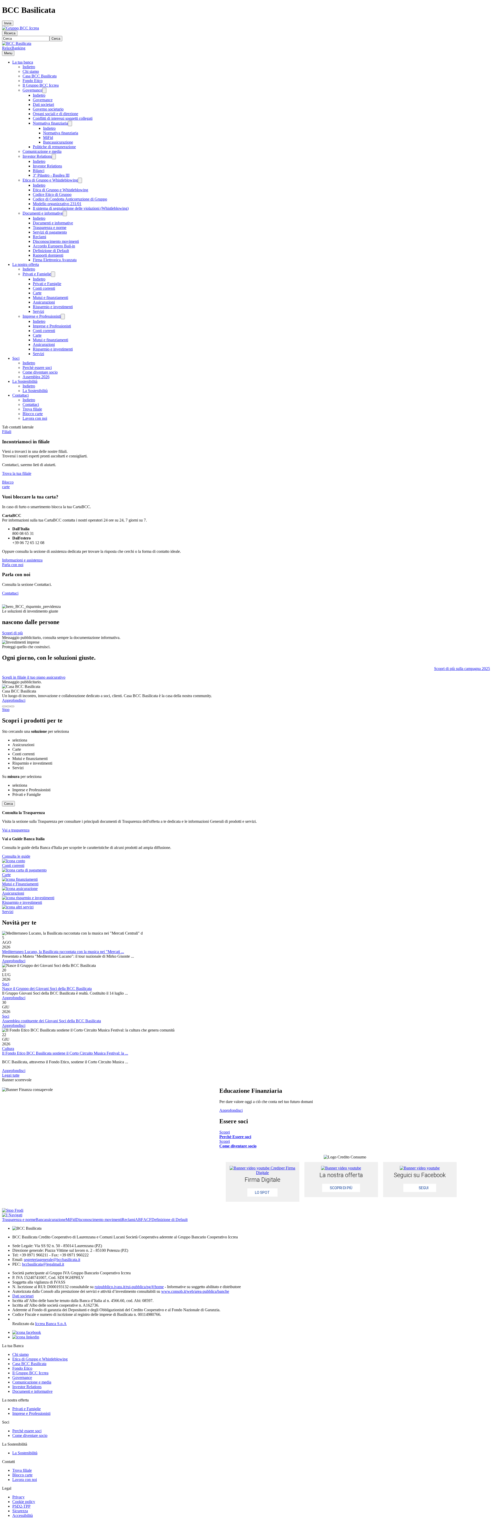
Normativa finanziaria (50, 123)
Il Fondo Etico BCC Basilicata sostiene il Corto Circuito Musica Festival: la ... (65, 1053)
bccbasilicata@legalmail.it (43, 1264)
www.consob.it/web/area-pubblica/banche (195, 1291)
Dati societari (43, 104)
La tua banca (22, 62)
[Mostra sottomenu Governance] (44, 90)
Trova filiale (32, 409)
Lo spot (262, 1192)
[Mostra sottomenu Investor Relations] (54, 156)
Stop (5, 709)
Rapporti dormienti (48, 255)
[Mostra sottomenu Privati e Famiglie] (53, 274)
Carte (37, 293)
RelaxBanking (13, 48)
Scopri (235, 1134)
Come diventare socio (40, 372)
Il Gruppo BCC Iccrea (41, 85)
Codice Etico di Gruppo (52, 194)
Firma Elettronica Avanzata (55, 260)
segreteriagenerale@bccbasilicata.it (52, 1259)
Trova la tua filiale (16, 473)
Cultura (8, 1048)
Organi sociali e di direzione (55, 114)
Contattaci (20, 395)
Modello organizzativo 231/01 (57, 204)
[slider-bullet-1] (4, 706)
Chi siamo (31, 71)
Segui (423, 1188)
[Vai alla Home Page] (16, 43)
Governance (32, 90)
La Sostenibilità (24, 381)
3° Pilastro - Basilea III (51, 175)
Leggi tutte (10, 1075)
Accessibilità (22, 1515)
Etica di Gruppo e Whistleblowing (50, 180)
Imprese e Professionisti (42, 316)
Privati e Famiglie (37, 274)
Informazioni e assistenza (22, 560)
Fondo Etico (33, 80)
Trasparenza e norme (49, 227)
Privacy (18, 1497)
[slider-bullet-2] (8, 706)
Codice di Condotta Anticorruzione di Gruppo (70, 199)
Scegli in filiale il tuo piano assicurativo (33, 677)
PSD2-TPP (21, 1506)
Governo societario (48, 109)
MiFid (48, 137)
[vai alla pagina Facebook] (26, 1332)
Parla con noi (12, 565)
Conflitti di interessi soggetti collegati (63, 118)
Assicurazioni (44, 302)
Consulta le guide (16, 856)
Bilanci (38, 170)
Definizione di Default (51, 250)
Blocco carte (33, 414)
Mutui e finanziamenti (50, 297)
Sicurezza (20, 1511)
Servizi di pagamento (50, 232)
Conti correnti (44, 288)
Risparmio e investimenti (53, 307)
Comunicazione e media (42, 151)
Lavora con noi (35, 418)
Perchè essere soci (37, 367)
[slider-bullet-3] (12, 706)
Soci (15, 358)
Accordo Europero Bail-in (54, 246)
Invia (7, 23)
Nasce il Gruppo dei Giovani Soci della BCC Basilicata (47, 988)
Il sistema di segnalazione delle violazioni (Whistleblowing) (81, 208)
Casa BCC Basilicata (40, 76)
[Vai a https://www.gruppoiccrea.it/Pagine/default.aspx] (20, 28)
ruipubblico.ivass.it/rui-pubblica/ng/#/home (129, 1287)
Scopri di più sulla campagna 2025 (462, 668)
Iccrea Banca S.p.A (51, 1323)
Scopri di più (12, 633)
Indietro (29, 67)
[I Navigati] (12, 1215)
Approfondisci (13, 700)
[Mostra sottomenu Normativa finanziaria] (70, 123)
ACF (147, 1219)
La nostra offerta (25, 264)
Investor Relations (37, 156)
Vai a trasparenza (15, 830)
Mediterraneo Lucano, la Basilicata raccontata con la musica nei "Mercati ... (63, 951)
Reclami (39, 237)
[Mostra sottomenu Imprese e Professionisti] (63, 316)
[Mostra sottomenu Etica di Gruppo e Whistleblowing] (80, 180)
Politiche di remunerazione (54, 147)
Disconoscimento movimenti (56, 241)
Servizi (38, 311)
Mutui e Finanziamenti (20, 884)
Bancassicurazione (58, 142)
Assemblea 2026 (36, 377)
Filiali (6, 431)
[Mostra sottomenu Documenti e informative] (65, 213)
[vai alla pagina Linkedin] (25, 1337)
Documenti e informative (43, 213)
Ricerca (9, 33)
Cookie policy (23, 1501)
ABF (139, 1219)
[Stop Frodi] (12, 1210)
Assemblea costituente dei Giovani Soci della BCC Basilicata (51, 1021)
